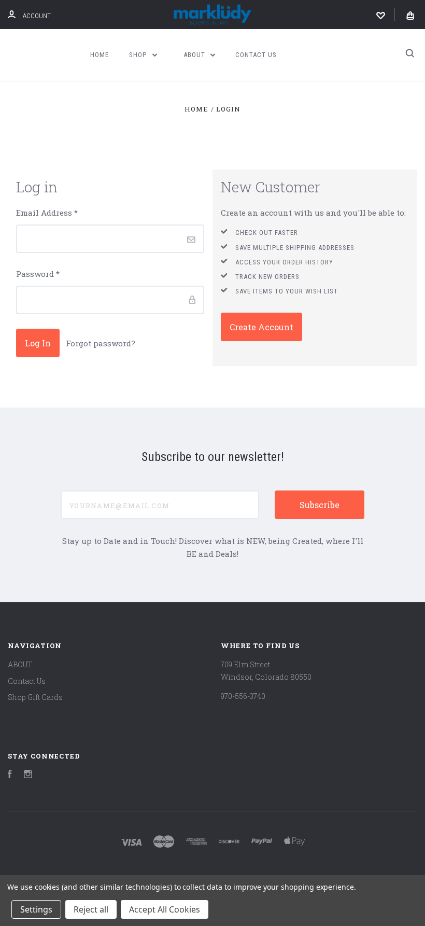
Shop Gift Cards (35, 697)
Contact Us (256, 55)
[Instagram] (28, 775)
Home (99, 55)
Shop (139, 55)
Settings (36, 909)
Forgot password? (100, 343)
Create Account (261, 326)
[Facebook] (10, 775)
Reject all (91, 909)
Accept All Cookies (164, 909)
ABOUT (195, 55)
